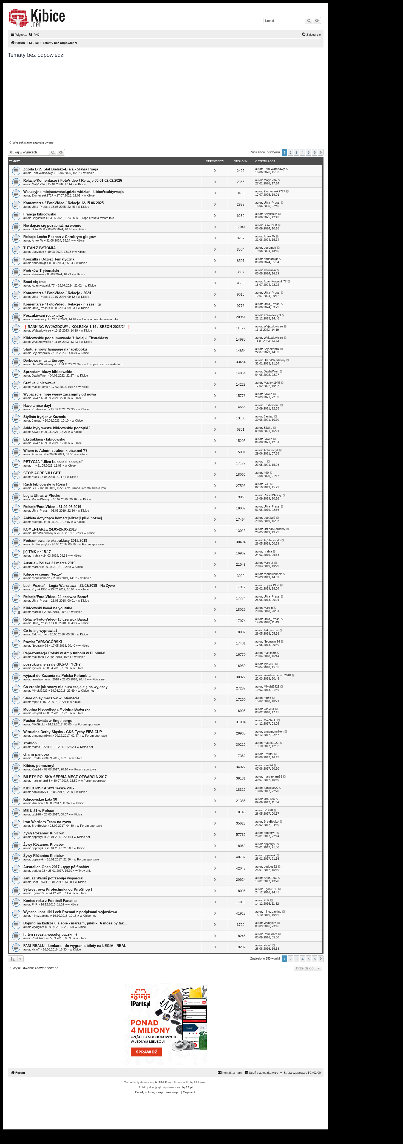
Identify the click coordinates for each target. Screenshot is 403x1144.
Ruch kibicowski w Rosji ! (45, 484)
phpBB (158, 1082)
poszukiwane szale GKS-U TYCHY (52, 664)
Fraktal (36, 758)
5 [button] (309, 152)
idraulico (37, 803)
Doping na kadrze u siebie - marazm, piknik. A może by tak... (75, 923)
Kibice (90, 173)
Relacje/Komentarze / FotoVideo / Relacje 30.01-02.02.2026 (72, 180)
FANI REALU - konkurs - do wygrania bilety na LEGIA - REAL (74, 946)
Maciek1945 (40, 386)
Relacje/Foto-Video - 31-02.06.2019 (52, 507)
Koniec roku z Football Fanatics (50, 901)
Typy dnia (84, 870)
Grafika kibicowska (39, 383)
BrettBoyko (39, 825)
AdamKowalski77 (43, 285)
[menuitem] (34, 34)
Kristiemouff (39, 409)
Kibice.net (98, 679)
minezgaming (40, 915)
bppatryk (38, 837)
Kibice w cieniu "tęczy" (43, 574)
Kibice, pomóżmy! (38, 766)
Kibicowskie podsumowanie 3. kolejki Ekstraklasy (65, 338)
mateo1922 (39, 746)
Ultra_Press (40, 206)
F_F (34, 904)
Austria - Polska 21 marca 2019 (49, 563)
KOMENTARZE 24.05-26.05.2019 (49, 529)
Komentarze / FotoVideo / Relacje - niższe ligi (62, 304)
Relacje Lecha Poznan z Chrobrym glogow (59, 237)
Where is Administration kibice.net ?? (55, 450)
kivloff (35, 949)
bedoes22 (38, 870)
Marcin (36, 611)
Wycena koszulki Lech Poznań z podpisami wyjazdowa (70, 912)
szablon (30, 743)
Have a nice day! (37, 405)
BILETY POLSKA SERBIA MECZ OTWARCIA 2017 (65, 777)
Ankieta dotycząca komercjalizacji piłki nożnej (62, 518)
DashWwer (39, 375)
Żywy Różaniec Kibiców (43, 833)
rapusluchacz (41, 578)
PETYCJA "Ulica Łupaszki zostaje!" (53, 462)
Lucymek (38, 251)
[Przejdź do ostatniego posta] (287, 168)
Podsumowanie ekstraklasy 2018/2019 (55, 541)
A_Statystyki (40, 544)
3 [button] (296, 152)
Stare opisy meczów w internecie (51, 698)
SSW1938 (38, 229)
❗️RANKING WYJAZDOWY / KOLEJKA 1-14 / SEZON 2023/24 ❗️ (77, 327)
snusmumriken (42, 735)
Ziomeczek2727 (42, 195)
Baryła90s (38, 218)
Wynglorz (38, 927)
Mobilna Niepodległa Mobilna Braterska (56, 709)
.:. (33, 465)
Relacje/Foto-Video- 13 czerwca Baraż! (55, 619)
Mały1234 (38, 184)
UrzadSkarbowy (42, 364)
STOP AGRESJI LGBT (42, 473)
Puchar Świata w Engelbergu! (48, 721)
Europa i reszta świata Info (96, 218)
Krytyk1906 (39, 589)
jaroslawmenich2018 (45, 679)
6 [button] (315, 152)
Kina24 (36, 769)
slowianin (38, 274)
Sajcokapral (39, 353)
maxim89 (38, 656)
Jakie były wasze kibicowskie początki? (56, 428)
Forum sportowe (93, 544)
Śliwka (36, 398)
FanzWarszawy (42, 173)
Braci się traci (35, 282)
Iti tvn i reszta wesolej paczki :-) (50, 934)
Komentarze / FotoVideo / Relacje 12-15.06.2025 (63, 203)
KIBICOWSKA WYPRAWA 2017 (49, 788)
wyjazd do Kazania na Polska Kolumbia (56, 676)
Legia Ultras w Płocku (41, 496)
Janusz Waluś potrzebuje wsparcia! (53, 878)
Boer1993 (38, 882)
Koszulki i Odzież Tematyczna (48, 259)
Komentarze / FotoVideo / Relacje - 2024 (57, 293)
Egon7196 (38, 893)
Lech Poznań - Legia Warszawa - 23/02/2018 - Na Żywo (69, 586)
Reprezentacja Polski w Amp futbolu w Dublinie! (64, 653)
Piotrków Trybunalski (41, 270)
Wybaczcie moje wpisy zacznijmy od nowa (59, 394)
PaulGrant (38, 938)
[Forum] (37, 18)
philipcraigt (39, 263)
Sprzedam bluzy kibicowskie (47, 372)
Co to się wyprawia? (40, 631)
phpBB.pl (186, 1087)
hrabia (36, 555)
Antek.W (37, 240)
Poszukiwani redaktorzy (43, 315)
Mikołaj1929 (39, 690)
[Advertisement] (172, 99)
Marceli (36, 566)
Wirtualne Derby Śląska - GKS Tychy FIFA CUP (62, 732)
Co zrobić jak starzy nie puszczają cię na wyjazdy (65, 687)
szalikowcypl (40, 319)
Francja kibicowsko (39, 214)
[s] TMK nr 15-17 (37, 552)
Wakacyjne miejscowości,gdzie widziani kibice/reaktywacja (73, 192)
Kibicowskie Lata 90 (40, 799)
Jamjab (36, 420)
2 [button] (290, 152)
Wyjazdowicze (41, 330)
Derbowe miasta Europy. (44, 360)
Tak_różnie (39, 634)
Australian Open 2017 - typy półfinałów (56, 867)
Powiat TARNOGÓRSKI (42, 642)
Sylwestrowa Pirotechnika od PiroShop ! (57, 889)
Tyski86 (37, 668)
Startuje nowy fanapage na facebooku (55, 349)
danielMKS (39, 791)
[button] (320, 152)
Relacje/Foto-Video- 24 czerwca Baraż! (55, 597)
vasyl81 (37, 713)
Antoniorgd (39, 454)
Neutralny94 (40, 645)
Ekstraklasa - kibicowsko (44, 439)
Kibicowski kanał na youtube (47, 608)
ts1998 (36, 814)
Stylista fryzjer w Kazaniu (44, 417)
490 (34, 476)
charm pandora (36, 754)
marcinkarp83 (41, 780)
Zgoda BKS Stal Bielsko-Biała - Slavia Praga (60, 169)
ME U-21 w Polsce (38, 811)
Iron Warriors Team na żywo (47, 822)
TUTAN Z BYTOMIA (39, 248)
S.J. (34, 488)
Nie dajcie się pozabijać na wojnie (52, 225)
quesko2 (37, 521)
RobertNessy (41, 499)
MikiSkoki (38, 724)
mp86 (35, 701)
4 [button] (302, 152)
